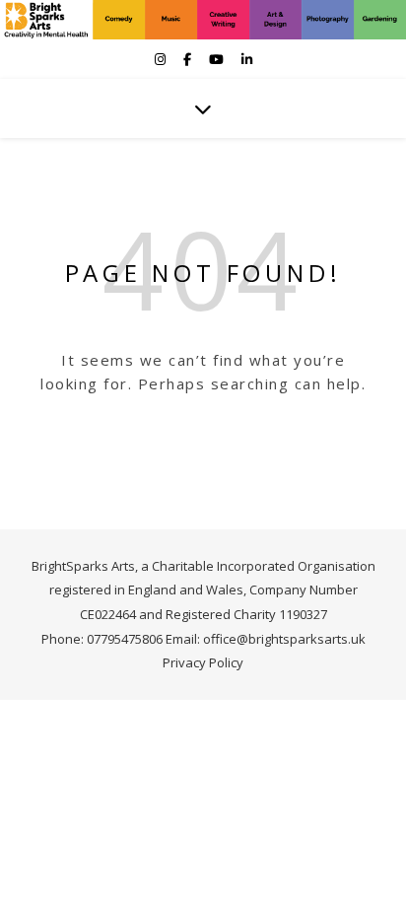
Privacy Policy (203, 662)
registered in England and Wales (146, 589)
